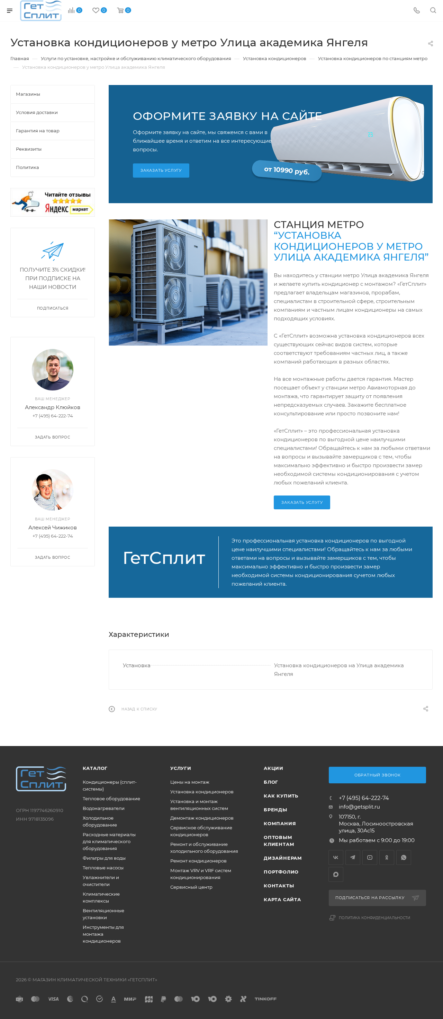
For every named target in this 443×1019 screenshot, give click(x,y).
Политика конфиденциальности (374, 918)
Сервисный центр (191, 887)
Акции (273, 768)
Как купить (281, 796)
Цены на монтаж (189, 782)
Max (335, 874)
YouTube (369, 857)
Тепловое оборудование (111, 798)
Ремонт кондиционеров (198, 861)
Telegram (352, 857)
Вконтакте (335, 857)
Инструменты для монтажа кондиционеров (103, 934)
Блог (271, 782)
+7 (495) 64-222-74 (364, 798)
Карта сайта (282, 899)
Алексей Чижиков (52, 527)
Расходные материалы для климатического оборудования (109, 841)
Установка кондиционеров (202, 791)
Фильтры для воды (104, 858)
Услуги (180, 768)
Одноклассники (386, 857)
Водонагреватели (104, 808)
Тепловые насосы (103, 867)
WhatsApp (403, 857)
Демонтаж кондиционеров (202, 818)
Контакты (279, 885)
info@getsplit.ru (359, 806)
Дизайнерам (283, 858)
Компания (280, 823)
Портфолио (281, 872)
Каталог (95, 768)
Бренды (275, 809)
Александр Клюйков (52, 407)
